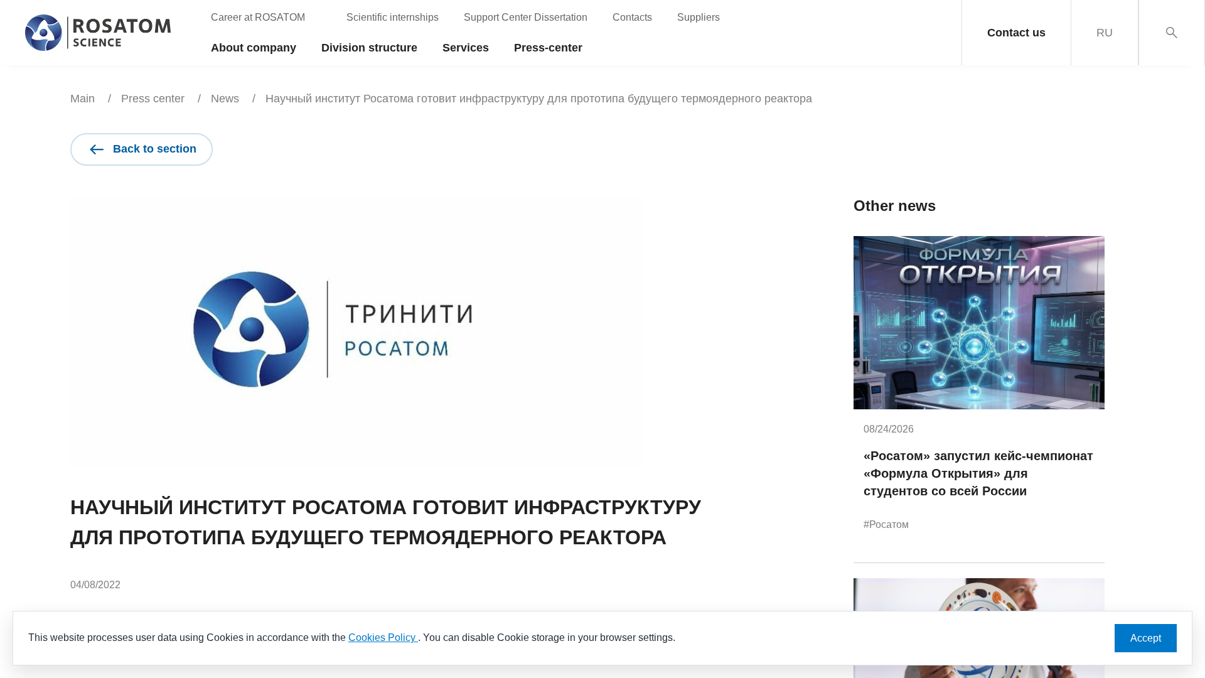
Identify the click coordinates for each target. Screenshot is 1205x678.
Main (82, 98)
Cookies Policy (383, 637)
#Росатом (886, 524)
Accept (1145, 638)
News (225, 98)
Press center (153, 98)
